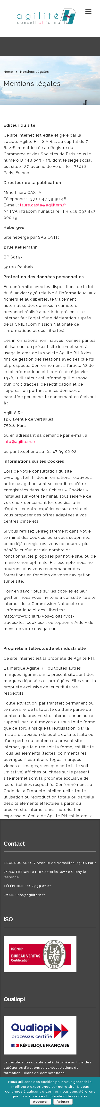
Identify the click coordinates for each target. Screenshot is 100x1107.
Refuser (63, 1101)
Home (8, 71)
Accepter (40, 1101)
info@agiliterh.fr (31, 895)
